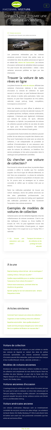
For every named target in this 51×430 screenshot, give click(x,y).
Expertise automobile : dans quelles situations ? (23, 322)
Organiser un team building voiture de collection (23, 319)
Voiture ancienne (15, 33)
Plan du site (25, 429)
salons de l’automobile (26, 62)
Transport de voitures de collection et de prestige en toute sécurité (34, 242)
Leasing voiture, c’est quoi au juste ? (19, 275)
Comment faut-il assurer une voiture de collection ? (24, 315)
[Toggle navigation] (46, 6)
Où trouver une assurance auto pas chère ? (16, 241)
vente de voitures (28, 85)
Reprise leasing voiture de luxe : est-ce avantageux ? (25, 271)
